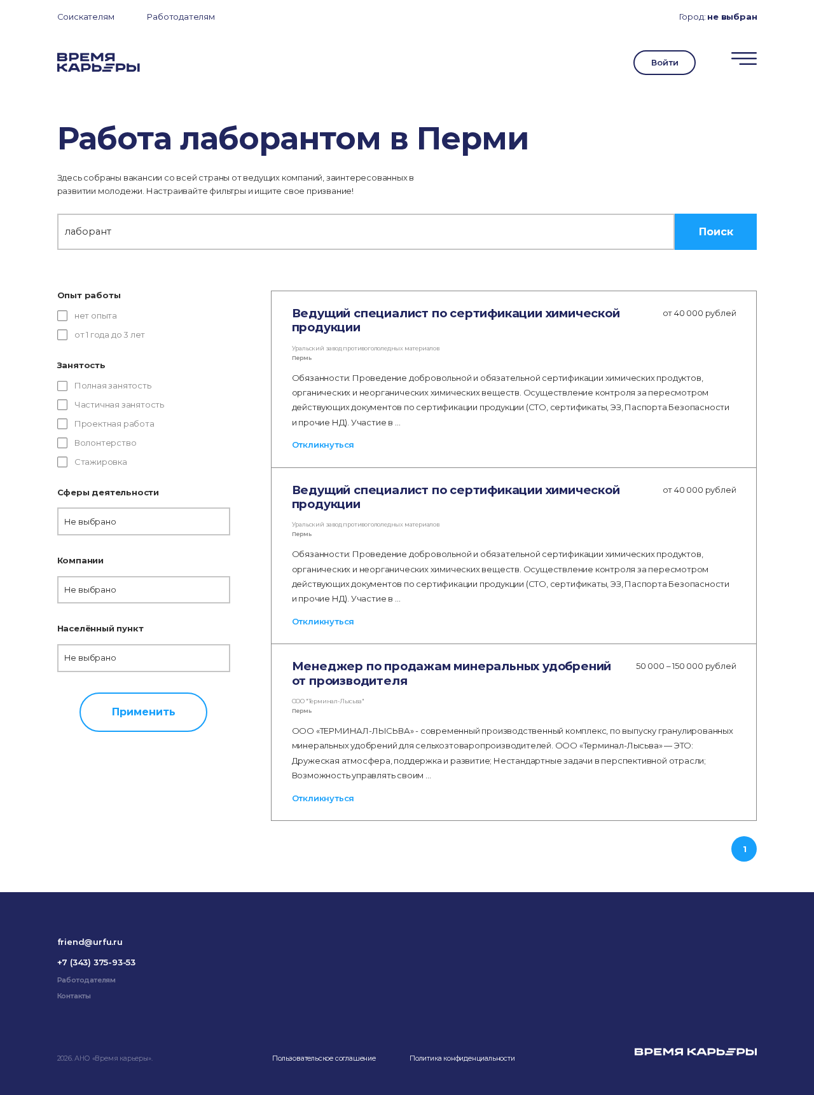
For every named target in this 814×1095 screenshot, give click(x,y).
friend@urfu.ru (90, 942)
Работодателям (180, 16)
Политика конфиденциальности (462, 1058)
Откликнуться (323, 444)
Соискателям (85, 16)
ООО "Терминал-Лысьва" (328, 701)
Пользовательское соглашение (324, 1058)
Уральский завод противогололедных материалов (365, 348)
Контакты (74, 996)
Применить (144, 711)
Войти (664, 62)
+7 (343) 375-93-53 (96, 962)
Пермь (302, 357)
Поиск (716, 231)
